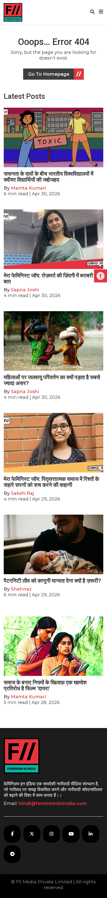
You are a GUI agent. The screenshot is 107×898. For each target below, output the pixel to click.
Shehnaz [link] (21, 589)
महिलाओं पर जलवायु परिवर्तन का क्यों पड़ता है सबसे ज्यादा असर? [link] (52, 380)
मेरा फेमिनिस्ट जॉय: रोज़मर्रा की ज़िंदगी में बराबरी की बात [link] (52, 278)
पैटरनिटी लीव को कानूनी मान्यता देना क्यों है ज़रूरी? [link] (52, 581)
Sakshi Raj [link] (22, 493)
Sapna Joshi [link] (25, 290)
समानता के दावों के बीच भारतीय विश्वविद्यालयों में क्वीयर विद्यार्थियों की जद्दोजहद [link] (48, 177)
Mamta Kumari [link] (28, 188)
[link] (100, 275)
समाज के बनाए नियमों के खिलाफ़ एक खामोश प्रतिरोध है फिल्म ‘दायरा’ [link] (45, 685)
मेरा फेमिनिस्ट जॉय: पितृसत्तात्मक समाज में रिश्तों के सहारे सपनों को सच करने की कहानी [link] (51, 482)
